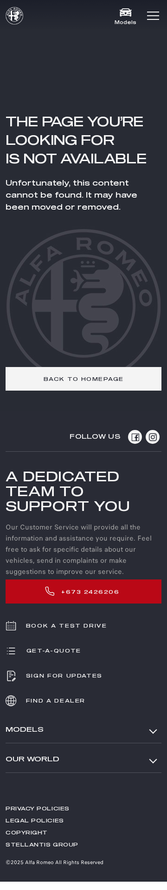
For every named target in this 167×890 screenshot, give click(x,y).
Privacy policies (38, 808)
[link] (83, 379)
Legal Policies (35, 820)
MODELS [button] (25, 729)
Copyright (27, 832)
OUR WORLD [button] (32, 759)
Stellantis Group (42, 844)
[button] (153, 15)
